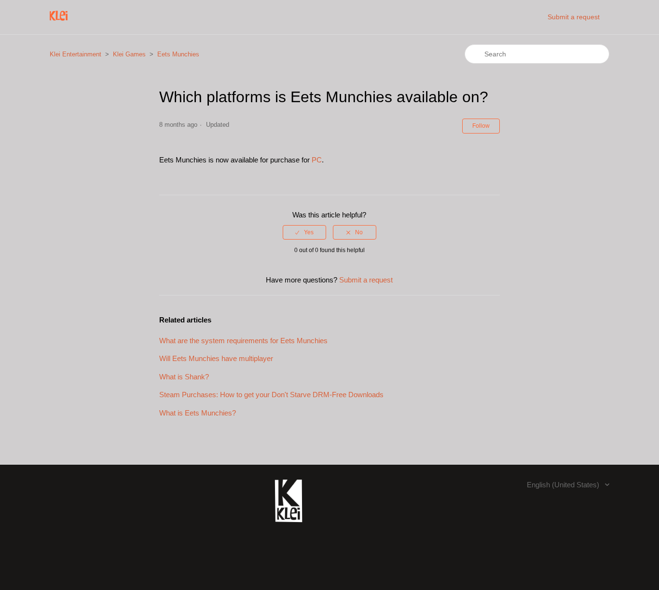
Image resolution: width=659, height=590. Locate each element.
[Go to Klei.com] (288, 527)
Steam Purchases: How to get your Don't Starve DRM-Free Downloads (271, 394)
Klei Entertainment (75, 54)
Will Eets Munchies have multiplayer (216, 358)
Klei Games (129, 54)
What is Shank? (184, 377)
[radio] (304, 232)
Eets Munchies (178, 54)
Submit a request (574, 17)
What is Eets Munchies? (197, 413)
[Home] (59, 22)
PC (317, 160)
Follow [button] (481, 125)
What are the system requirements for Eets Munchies (243, 340)
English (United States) (564, 485)
